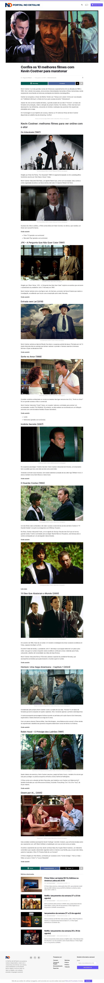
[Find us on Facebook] (31, 957)
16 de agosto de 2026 (62, 936)
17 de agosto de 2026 (61, 915)
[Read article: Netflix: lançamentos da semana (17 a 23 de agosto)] (31, 902)
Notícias (67, 960)
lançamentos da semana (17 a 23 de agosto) (62, 913)
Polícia (67, 962)
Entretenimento (52, 77)
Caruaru (55, 960)
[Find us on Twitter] (34, 957)
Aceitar (88, 981)
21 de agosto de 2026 (62, 883)
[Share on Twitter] (77, 83)
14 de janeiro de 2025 (40, 77)
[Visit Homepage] (22, 5)
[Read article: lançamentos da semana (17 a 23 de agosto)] (31, 919)
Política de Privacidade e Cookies (74, 981)
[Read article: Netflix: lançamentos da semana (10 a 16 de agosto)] (31, 937)
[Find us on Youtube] (42, 957)
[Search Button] (82, 5)
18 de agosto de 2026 (62, 900)
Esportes (56, 968)
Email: (78, 960)
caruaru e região (56, 963)
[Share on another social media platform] (81, 83)
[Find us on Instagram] (38, 957)
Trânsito (67, 967)
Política (67, 964)
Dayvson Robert (27, 77)
